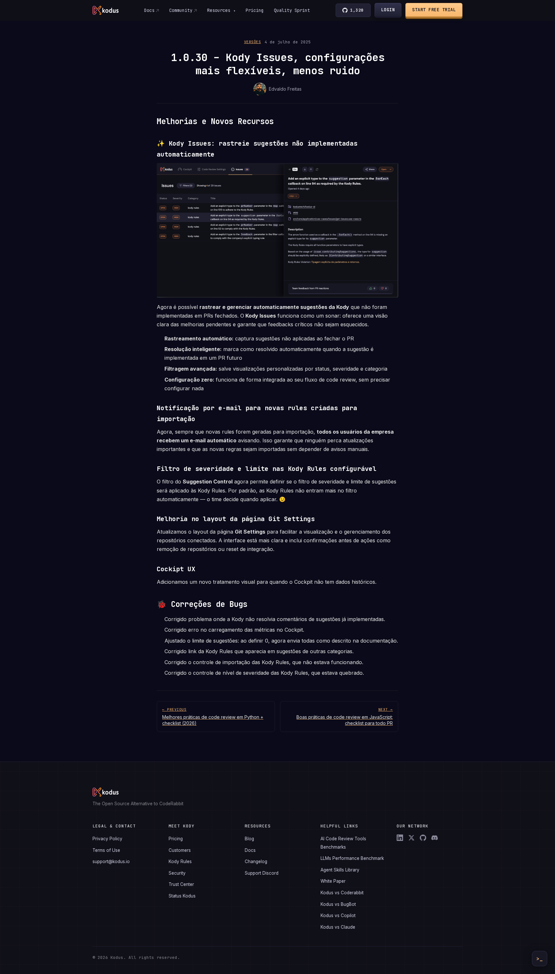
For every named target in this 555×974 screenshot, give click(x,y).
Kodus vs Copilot (338, 915)
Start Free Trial (434, 10)
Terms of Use (106, 850)
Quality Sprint (292, 10)
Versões (252, 42)
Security (177, 873)
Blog (249, 838)
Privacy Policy (107, 838)
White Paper (333, 881)
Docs (149, 10)
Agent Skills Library (340, 869)
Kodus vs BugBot (338, 904)
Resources (221, 10)
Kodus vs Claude (338, 927)
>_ (539, 958)
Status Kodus (182, 895)
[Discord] (434, 837)
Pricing (255, 10)
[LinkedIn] (400, 837)
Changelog (256, 861)
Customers (180, 850)
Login (388, 10)
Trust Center (181, 884)
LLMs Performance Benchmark (352, 858)
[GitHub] (423, 837)
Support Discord (261, 873)
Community (180, 10)
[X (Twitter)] (411, 837)
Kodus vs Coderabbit (342, 892)
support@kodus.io (111, 861)
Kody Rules (180, 861)
